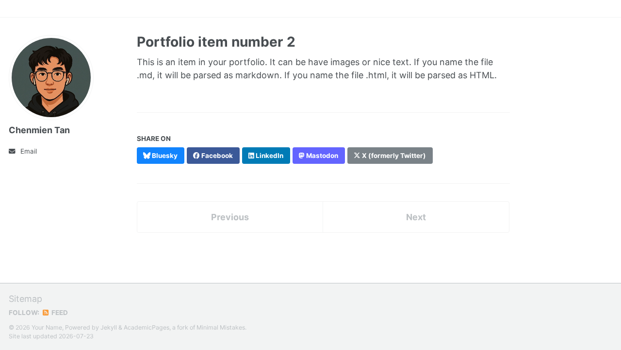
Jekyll (108, 327)
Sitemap (25, 299)
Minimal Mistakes (220, 327)
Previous (230, 217)
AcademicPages (146, 327)
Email (28, 151)
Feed (59, 312)
